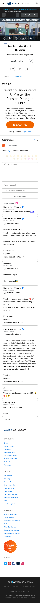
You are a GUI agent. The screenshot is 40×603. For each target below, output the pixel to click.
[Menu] (3, 3)
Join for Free (20, 124)
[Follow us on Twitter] (5, 563)
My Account (7, 524)
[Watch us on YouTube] (9, 563)
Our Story (7, 479)
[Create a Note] (20, 69)
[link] (4, 15)
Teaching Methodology (11, 530)
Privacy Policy (15, 591)
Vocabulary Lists (9, 452)
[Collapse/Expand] (20, 140)
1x (23, 38)
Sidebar (29, 15)
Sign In (10, 151)
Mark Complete (17, 61)
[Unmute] (30, 38)
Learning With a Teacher (12, 533)
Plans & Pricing (9, 488)
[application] (20, 29)
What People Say (9, 485)
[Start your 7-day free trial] (10, 546)
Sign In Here (27, 131)
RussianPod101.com (27, 588)
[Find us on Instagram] (22, 563)
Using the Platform (10, 527)
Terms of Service (29, 597)
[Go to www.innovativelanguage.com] (20, 581)
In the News (8, 491)
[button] (36, 3)
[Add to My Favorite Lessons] (12, 69)
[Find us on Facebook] (13, 563)
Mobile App (7, 465)
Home (6, 443)
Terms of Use (25, 591)
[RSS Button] (3, 145)
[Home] (18, 5)
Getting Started (9, 517)
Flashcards (7, 449)
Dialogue (6, 76)
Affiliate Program (9, 504)
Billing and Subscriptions (12, 521)
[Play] (10, 38)
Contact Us (7, 536)
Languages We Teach (11, 494)
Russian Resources (10, 459)
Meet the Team (9, 482)
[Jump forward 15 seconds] (16, 38)
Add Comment (20, 196)
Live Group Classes (10, 455)
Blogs (5, 500)
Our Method (8, 475)
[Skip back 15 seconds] (4, 38)
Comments (18, 76)
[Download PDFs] (27, 69)
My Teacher (8, 462)
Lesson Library (6, 9)
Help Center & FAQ (10, 514)
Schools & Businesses (11, 497)
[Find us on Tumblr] (18, 563)
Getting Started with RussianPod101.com (25, 9)
